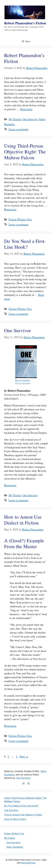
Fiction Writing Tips (20, 219)
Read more (26, 109)
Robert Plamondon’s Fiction (24, 58)
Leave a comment (18, 129)
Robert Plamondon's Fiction (25, 23)
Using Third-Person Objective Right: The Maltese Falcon (25, 151)
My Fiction (15, 119)
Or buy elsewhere (23, 383)
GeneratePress (28, 862)
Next (23, 756)
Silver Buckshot (14, 847)
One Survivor (30, 119)
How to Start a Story (15, 819)
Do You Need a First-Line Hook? (25, 244)
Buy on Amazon (22, 380)
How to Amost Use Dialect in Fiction (23, 519)
